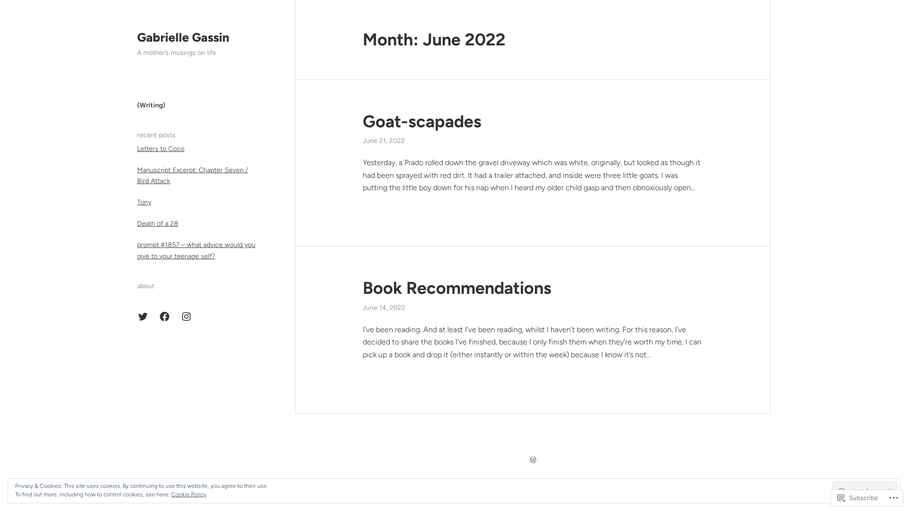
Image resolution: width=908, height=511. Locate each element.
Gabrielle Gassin (183, 37)
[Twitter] (142, 316)
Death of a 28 (157, 224)
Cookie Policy (188, 494)
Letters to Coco (160, 149)
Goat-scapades (422, 121)
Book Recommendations (457, 288)
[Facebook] (164, 316)
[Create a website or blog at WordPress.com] (533, 461)
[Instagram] (186, 316)
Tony (144, 202)
